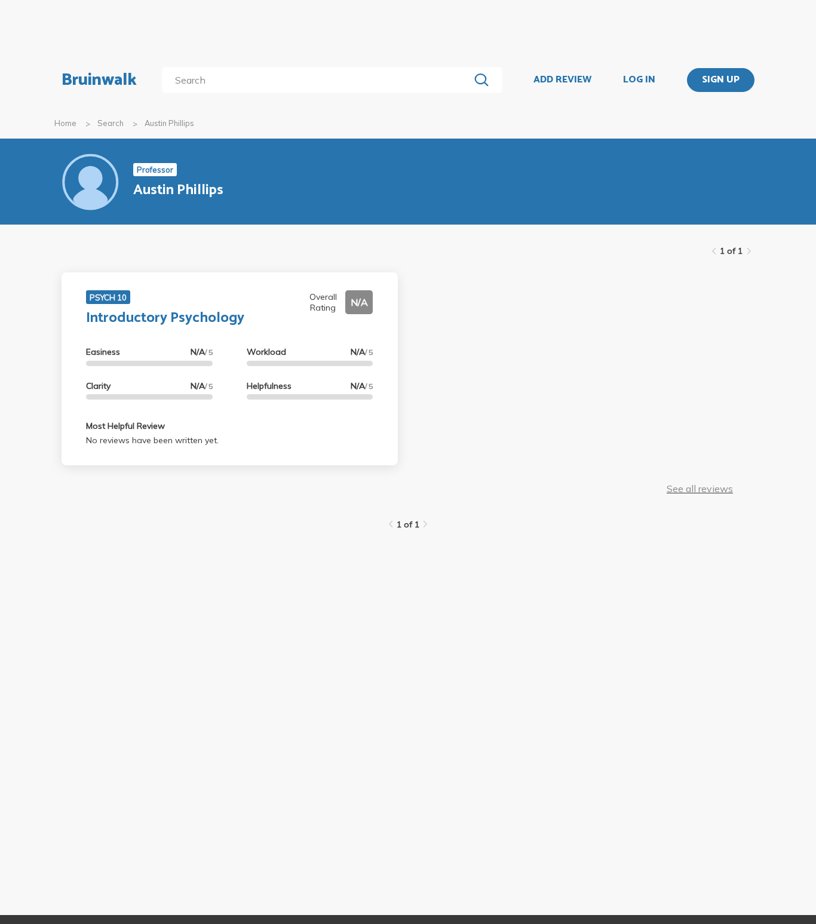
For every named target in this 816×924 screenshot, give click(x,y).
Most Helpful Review (125, 425)
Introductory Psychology (165, 318)
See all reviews (700, 489)
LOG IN (639, 80)
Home (65, 123)
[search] (318, 80)
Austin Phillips (169, 123)
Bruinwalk (99, 80)
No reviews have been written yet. (152, 440)
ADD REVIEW (562, 80)
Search (110, 123)
